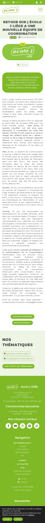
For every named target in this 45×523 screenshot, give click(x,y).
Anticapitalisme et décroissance (19, 359)
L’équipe (22, 446)
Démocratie (23, 65)
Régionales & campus (22, 471)
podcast (18, 2)
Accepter (7, 519)
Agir (22, 468)
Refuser (18, 519)
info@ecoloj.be (27, 397)
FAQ (22, 456)
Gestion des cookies (22, 490)
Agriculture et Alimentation (17, 354)
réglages (31, 515)
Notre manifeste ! (22, 452)
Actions (13, 37)
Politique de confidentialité (22, 487)
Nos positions (22, 449)
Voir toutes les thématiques (18, 366)
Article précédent (23, 316)
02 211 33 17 (15, 397)
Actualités (22, 464)
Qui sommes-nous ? (22, 443)
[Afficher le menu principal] (40, 9)
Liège (22, 44)
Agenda (22, 460)
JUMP (8, 2)
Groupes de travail (22, 474)
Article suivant (22, 323)
